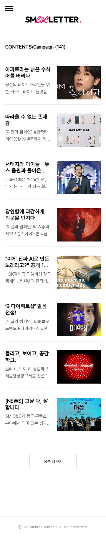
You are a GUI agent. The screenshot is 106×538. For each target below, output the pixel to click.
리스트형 (97, 47)
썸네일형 (88, 47)
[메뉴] (9, 9)
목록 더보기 (53, 461)
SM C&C (53, 19)
